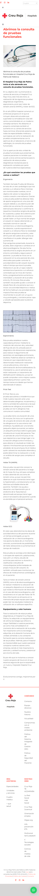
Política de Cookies (20, 876)
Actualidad (28, 718)
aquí (27, 872)
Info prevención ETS (28, 826)
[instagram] (4, 2)
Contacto (28, 701)
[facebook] (1, 2)
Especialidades (12, 786)
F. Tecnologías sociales (29, 842)
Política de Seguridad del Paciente (28, 758)
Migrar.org (28, 820)
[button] (33, 890)
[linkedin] (8, 2)
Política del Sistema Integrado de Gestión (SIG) (28, 741)
